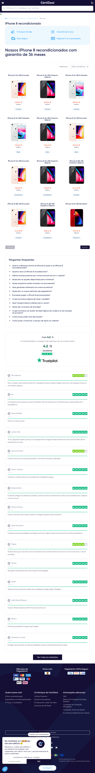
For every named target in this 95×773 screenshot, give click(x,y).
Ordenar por (63, 66)
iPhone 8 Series (32, 18)
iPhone (23, 18)
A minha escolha (14, 761)
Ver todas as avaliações (47, 657)
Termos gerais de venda (67, 759)
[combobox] (47, 8)
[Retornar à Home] (6, 18)
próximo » (85, 247)
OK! (38, 761)
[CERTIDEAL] (47, 2)
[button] (47, 14)
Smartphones (14, 18)
